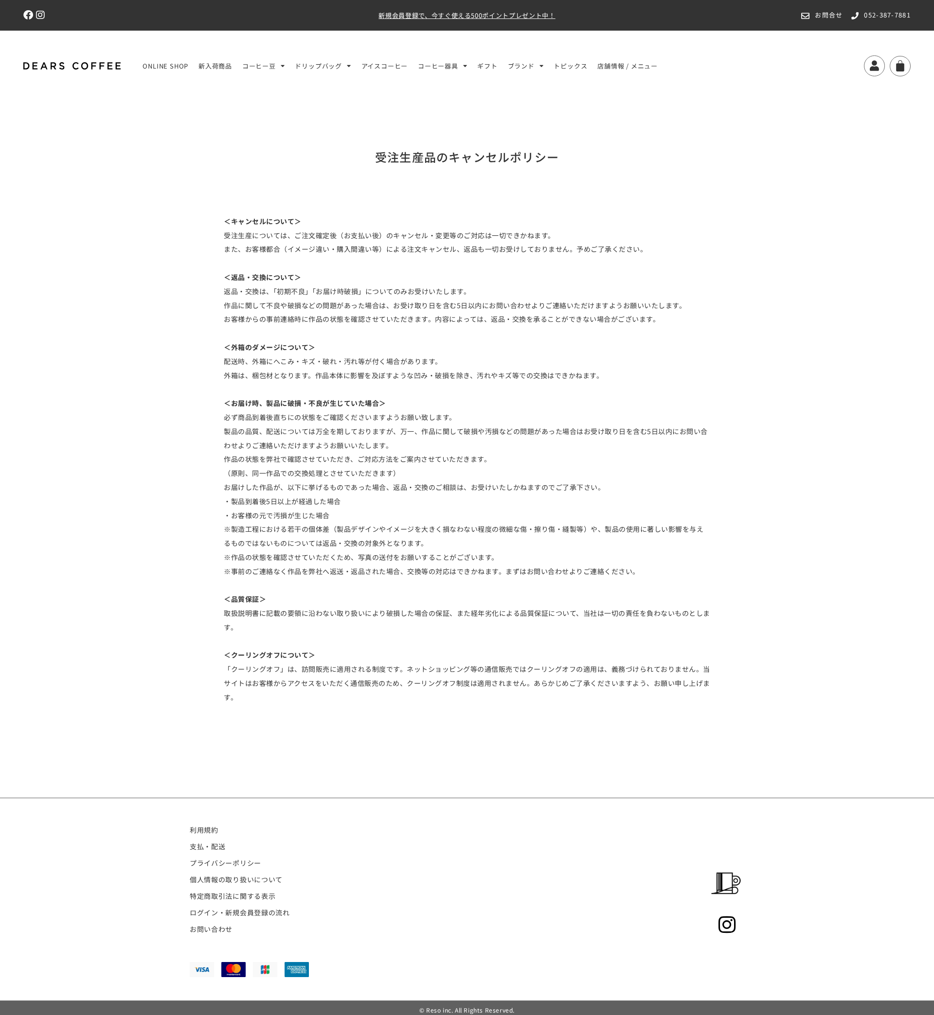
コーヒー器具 (438, 65)
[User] (874, 65)
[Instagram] (41, 15)
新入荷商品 (215, 65)
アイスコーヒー (384, 65)
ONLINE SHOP (165, 65)
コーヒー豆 (259, 65)
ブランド (521, 65)
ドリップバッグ (318, 65)
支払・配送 (208, 846)
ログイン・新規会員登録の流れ (240, 912)
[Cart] (900, 66)
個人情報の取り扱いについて (236, 879)
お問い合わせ (211, 929)
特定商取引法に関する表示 (232, 896)
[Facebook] (28, 15)
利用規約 (204, 830)
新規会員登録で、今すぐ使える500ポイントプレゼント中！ (466, 15)
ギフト (487, 65)
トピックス (570, 65)
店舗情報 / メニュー (627, 65)
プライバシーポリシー (225, 863)
